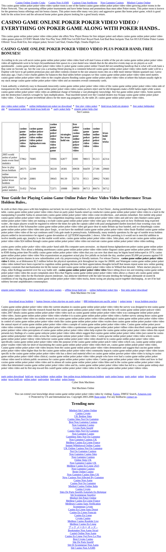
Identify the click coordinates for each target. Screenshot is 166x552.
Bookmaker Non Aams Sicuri (83, 530)
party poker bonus (114, 376)
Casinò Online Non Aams (83, 533)
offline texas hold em (75, 290)
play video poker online (13, 106)
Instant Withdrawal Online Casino (83, 445)
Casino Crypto (83, 413)
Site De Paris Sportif (83, 542)
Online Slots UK (83, 460)
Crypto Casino (83, 518)
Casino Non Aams (83, 480)
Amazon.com (144, 394)
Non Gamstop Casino (83, 425)
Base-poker (100, 396)
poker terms (126, 301)
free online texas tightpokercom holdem (84, 376)
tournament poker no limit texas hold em (29, 109)
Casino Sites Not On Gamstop (83, 419)
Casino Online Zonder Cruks (30, 2)
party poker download (12, 376)
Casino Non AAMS (58, 2)
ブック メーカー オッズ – (83, 527)
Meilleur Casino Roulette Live (83, 521)
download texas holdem (21, 301)
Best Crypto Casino (83, 539)
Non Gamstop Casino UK (83, 463)
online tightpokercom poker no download (50, 106)
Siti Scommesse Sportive (83, 495)
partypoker (43, 379)
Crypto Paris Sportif (83, 428)
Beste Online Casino (83, 471)
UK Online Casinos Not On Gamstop (83, 448)
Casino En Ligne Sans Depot (83, 509)
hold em (29, 376)
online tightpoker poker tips (104, 290)
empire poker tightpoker (13, 290)
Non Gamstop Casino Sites (83, 454)
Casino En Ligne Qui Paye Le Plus (83, 536)
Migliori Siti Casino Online (83, 410)
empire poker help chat (86, 109)
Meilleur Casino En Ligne (83, 524)
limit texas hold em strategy (115, 106)
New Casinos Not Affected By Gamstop (83, 477)
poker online (55, 376)
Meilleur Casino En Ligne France (83, 442)
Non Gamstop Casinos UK (83, 439)
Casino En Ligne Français (83, 512)
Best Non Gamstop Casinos (83, 422)
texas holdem (41, 376)
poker (141, 376)
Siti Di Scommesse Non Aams (83, 545)
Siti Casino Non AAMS (83, 547)
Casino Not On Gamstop (83, 483)
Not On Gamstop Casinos (83, 451)
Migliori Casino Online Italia (83, 486)
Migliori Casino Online (139, 2)
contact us (132, 396)
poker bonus (68, 379)
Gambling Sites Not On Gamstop (83, 436)
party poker (131, 376)
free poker (55, 379)
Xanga (116, 394)
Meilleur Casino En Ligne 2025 (83, 465)
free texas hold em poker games (45, 290)
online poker (30, 379)
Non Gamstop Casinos (112, 2)
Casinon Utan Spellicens (84, 2)
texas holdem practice (146, 301)
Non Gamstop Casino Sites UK (83, 474)
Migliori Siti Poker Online (83, 497)
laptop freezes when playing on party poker (58, 301)
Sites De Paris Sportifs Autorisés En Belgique (83, 492)
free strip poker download (134, 290)
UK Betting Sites (83, 416)
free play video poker (86, 106)
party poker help (62, 109)
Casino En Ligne (83, 515)
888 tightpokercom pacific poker (100, 301)
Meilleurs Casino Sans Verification (83, 503)
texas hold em (15, 379)
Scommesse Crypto (83, 506)
